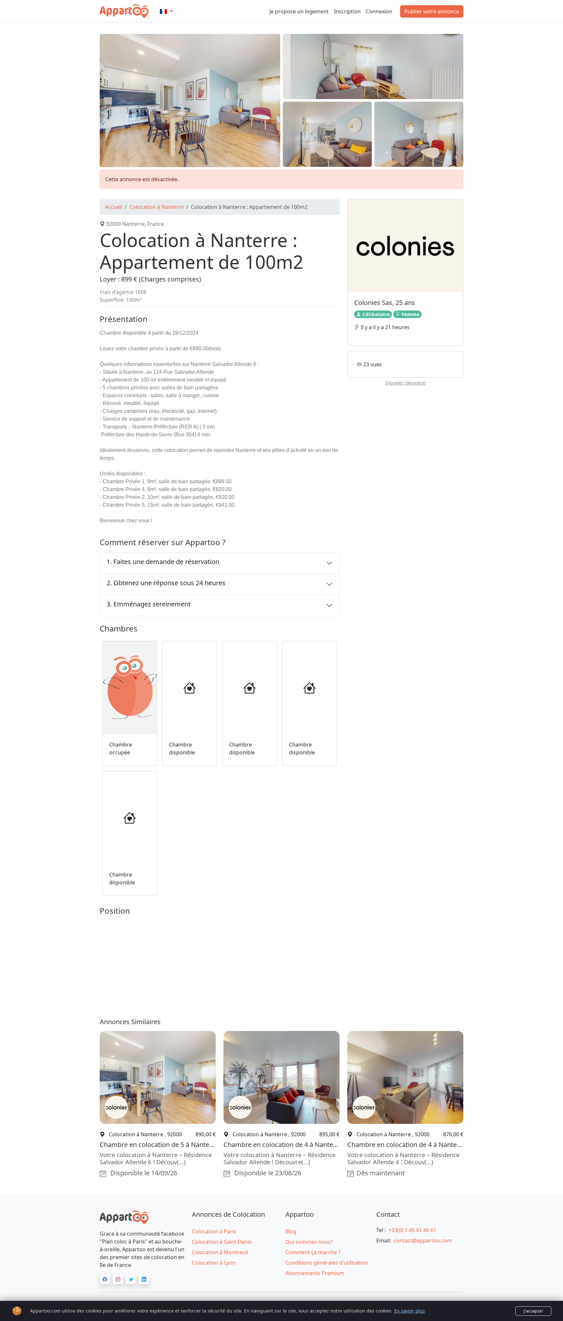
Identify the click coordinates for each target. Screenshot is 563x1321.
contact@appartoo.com (423, 1240)
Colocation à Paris (214, 1231)
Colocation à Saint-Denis (222, 1241)
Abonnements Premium (314, 1273)
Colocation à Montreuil (220, 1252)
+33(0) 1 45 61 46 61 (412, 1230)
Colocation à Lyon (214, 1262)
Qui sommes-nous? (309, 1241)
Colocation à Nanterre (156, 206)
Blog (290, 1231)
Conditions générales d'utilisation (326, 1262)
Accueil (113, 206)
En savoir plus (409, 1311)
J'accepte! (533, 1311)
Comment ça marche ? (312, 1252)
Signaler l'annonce (405, 383)
